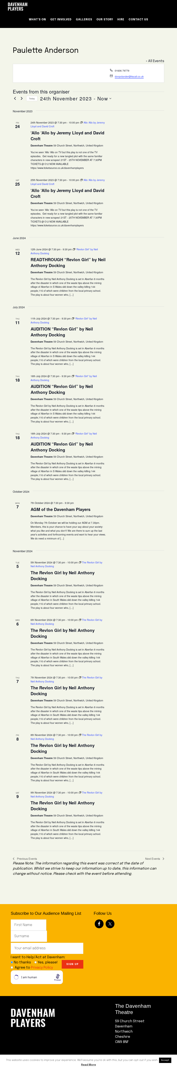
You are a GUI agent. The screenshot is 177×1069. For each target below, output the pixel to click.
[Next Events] (22, 98)
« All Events (155, 61)
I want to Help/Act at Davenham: (39, 957)
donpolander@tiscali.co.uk (129, 76)
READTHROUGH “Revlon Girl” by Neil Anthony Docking (68, 262)
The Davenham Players (37, 6)
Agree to (34, 967)
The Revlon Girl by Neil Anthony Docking (63, 575)
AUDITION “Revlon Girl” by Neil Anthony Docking (62, 332)
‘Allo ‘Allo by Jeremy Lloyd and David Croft (67, 135)
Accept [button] (165, 1060)
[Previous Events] (15, 98)
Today (32, 98)
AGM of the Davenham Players (60, 509)
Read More (88, 1064)
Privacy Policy (42, 967)
